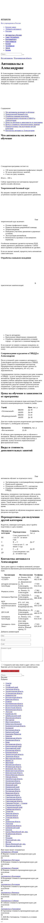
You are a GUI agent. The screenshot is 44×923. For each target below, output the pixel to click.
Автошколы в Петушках (10, 860)
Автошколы (6, 19)
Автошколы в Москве (13, 35)
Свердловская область (13, 801)
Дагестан (8, 712)
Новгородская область (14, 773)
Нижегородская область (14, 771)
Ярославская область (13, 846)
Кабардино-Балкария (13, 724)
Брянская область (12, 699)
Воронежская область (13, 710)
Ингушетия (9, 720)
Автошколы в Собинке (10, 901)
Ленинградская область (14, 754)
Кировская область (12, 740)
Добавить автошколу (13, 29)
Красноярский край (13, 748)
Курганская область (13, 750)
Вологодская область (13, 708)
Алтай (7, 685)
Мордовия (9, 762)
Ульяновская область (13, 826)
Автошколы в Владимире (11, 876)
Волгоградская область (14, 705)
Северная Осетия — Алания (16, 803)
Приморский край (12, 787)
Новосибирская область (14, 775)
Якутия (8, 842)
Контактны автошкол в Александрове (20, 130)
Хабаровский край (12, 828)
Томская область (11, 815)
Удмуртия (9, 824)
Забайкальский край (13, 716)
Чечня (7, 836)
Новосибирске (10, 41)
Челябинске (9, 46)
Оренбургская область (13, 779)
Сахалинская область (13, 799)
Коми (7, 742)
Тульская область (12, 817)
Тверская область (12, 813)
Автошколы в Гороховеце (11, 909)
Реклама (8, 31)
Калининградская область (15, 726)
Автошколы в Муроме (9, 852)
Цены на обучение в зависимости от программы (24, 122)
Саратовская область (13, 797)
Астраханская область (13, 693)
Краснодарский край (13, 746)
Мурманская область (13, 767)
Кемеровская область (13, 738)
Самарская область (12, 795)
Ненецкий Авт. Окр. (13, 769)
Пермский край (11, 785)
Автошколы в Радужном (10, 884)
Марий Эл (9, 760)
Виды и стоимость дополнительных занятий (22, 124)
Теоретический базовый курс (16, 114)
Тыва (7, 819)
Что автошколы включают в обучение (19, 112)
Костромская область (13, 744)
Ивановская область (13, 718)
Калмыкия (9, 728)
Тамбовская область (13, 809)
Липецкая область (12, 756)
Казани (8, 44)
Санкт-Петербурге (12, 37)
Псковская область (12, 789)
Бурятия (8, 701)
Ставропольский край (13, 807)
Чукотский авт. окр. (13, 840)
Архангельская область (14, 691)
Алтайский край (11, 687)
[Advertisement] (22, 310)
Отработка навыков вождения (17, 116)
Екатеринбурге (10, 39)
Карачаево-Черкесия (13, 734)
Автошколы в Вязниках (10, 892)
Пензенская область (13, 783)
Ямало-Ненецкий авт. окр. (15, 844)
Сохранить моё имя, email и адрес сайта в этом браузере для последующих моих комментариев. (20, 666)
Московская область (13, 765)
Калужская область (12, 730)
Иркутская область (12, 722)
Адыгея (8, 683)
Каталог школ (10, 27)
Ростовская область (12, 791)
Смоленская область (13, 805)
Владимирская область (23, 58)
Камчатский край (12, 732)
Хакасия (8, 830)
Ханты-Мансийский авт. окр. (16, 832)
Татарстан (9, 811)
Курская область (11, 752)
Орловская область (12, 781)
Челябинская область (13, 834)
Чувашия (8, 838)
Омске (7, 48)
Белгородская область (13, 697)
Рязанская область (12, 793)
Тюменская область (12, 821)
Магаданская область (13, 758)
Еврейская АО (10, 714)
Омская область (11, 777)
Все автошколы (7, 58)
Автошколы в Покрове (10, 868)
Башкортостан (10, 695)
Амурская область (12, 689)
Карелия (8, 736)
